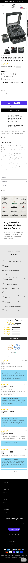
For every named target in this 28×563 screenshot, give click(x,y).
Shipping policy (21, 557)
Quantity (3, 90)
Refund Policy (6, 489)
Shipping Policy (6, 502)
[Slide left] (1, 50)
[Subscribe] (23, 524)
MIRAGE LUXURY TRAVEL (9, 555)
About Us (5, 486)
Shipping (2, 68)
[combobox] (23, 8)
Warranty (5, 492)
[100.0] (17, 347)
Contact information (14, 559)
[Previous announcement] (2, 1)
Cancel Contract (6, 513)
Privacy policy (7, 557)
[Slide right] (26, 50)
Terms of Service (6, 496)
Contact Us (5, 482)
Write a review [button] (14, 338)
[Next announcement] (25, 1)
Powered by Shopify (17, 555)
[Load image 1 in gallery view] (7, 50)
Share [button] (4, 190)
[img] (4, 361)
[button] (3, 6)
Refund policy (24, 555)
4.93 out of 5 (18, 323)
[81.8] (10, 347)
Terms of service (14, 557)
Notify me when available (14, 110)
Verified (13, 352)
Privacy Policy (6, 499)
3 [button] (14, 472)
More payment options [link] (14, 106)
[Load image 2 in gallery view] (14, 50)
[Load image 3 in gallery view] (21, 50)
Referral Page (6, 506)
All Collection (6, 509)
